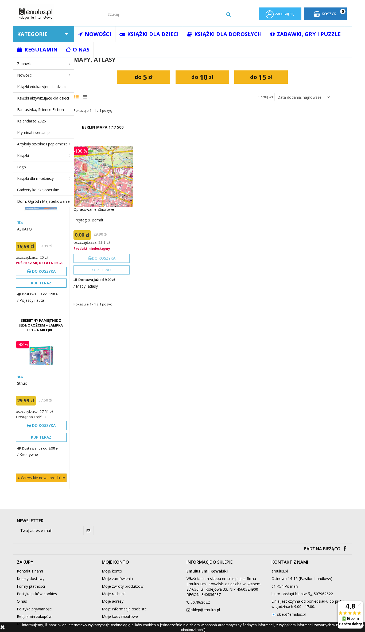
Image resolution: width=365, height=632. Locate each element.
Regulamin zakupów (34, 616)
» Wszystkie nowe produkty (41, 477)
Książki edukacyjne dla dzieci (41, 86)
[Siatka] (77, 96)
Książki (23, 155)
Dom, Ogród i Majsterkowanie (43, 201)
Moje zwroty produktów (122, 586)
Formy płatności (31, 586)
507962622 (200, 602)
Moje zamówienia (117, 578)
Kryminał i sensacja (34, 132)
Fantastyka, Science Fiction (40, 109)
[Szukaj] (229, 14)
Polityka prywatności (34, 608)
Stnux (22, 383)
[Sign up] (88, 530)
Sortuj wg (265, 96)
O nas (22, 601)
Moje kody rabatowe (120, 616)
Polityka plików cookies (37, 593)
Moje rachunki (114, 593)
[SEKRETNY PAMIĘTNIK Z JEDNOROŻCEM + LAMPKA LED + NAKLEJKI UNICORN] (41, 356)
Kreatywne (29, 454)
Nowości (24, 75)
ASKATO (24, 229)
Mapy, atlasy (87, 286)
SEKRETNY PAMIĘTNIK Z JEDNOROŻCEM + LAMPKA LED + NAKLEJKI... (41, 325)
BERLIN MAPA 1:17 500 (102, 127)
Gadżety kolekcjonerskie (38, 189)
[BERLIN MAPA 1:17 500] (102, 176)
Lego (21, 166)
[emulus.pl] (55, 13)
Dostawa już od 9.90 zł (40, 294)
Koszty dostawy (30, 578)
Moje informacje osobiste (124, 608)
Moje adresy (112, 601)
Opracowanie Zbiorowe (93, 209)
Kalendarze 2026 (31, 121)
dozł (144, 77)
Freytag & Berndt (88, 219)
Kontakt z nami (30, 571)
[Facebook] (344, 548)
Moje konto (112, 571)
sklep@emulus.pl (205, 609)
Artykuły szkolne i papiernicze (42, 143)
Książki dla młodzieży (35, 178)
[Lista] (86, 96)
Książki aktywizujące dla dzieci (43, 98)
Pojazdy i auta (32, 300)
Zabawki (24, 63)
